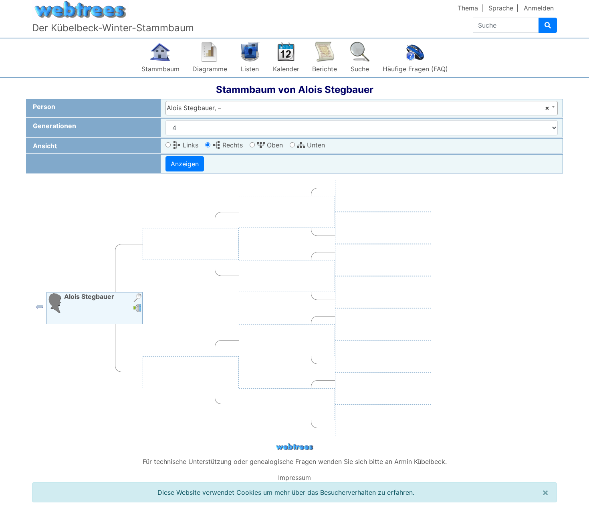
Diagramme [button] (209, 69)
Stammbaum (160, 69)
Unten (315, 145)
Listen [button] (250, 69)
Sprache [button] (500, 8)
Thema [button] (468, 8)
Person (44, 107)
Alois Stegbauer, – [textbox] (358, 108)
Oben (274, 145)
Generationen (54, 126)
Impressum (294, 478)
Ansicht (45, 146)
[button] (39, 308)
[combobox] (361, 108)
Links (189, 145)
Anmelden (539, 8)
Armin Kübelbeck (419, 462)
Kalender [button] (286, 69)
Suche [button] (360, 69)
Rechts (231, 145)
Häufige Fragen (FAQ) (415, 69)
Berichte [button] (324, 69)
